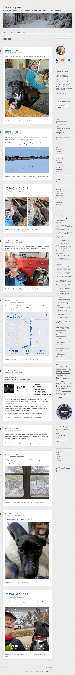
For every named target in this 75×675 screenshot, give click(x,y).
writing (61, 397)
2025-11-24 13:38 (11, 514)
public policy (63, 388)
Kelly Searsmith (59, 155)
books (60, 369)
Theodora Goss (59, 169)
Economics (59, 373)
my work (62, 383)
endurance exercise (66, 373)
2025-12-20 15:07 (11, 300)
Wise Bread (69, 394)
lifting (65, 381)
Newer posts (49, 43)
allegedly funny (60, 367)
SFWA (57, 206)
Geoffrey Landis (59, 193)
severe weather (25, 417)
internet (27, 582)
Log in (57, 454)
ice (35, 443)
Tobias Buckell (59, 171)
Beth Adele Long (59, 151)
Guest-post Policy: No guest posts (63, 128)
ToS (57, 139)
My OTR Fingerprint (60, 132)
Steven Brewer (59, 167)
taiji (64, 393)
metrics (33, 359)
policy (69, 386)
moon (35, 176)
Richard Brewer (59, 164)
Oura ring (66, 383)
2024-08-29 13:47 (61, 435)
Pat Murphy (58, 204)
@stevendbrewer (64, 299)
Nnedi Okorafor (59, 162)
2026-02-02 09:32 (11, 132)
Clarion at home (59, 122)
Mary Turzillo (58, 160)
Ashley (25, 229)
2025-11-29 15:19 (11, 454)
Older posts (5, 43)
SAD (63, 391)
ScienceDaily (62, 251)
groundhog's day (30, 176)
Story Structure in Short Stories (62, 137)
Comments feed (59, 458)
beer (57, 369)
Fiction (4, 32)
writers (57, 397)
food (64, 378)
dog (25, 120)
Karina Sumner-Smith (60, 197)
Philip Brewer (12, 6)
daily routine (64, 369)
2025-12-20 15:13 (11, 240)
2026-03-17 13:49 (11, 51)
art (65, 367)
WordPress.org (59, 460)
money (57, 383)
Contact (24, 32)
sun (37, 229)
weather (39, 417)
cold (18, 417)
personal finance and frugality (64, 88)
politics (57, 388)
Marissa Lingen (59, 156)
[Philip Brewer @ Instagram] (64, 60)
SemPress (47, 671)
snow (34, 502)
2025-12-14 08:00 (11, 370)
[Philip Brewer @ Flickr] (67, 60)
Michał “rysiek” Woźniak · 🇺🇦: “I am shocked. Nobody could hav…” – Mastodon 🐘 (64, 321)
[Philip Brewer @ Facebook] (59, 60)
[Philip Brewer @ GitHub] (57, 60)
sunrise (57, 393)
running (37, 359)
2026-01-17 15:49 (16, 188)
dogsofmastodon (65, 371)
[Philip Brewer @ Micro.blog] (62, 60)
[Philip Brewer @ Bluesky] (69, 60)
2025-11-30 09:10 (11, 429)
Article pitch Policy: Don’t (61, 121)
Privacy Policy (59, 135)
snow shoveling (33, 417)
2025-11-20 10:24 (16, 594)
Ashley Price (58, 149)
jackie (27, 120)
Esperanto (58, 375)
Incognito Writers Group (61, 130)
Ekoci (57, 181)
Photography (16, 120)
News (11, 120)
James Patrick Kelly (60, 195)
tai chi (60, 393)
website (57, 395)
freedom (67, 378)
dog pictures (29, 289)
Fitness (11, 359)
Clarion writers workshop (61, 124)
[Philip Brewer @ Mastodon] (57, 62)
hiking (66, 380)
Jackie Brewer (59, 153)
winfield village (63, 395)
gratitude (58, 380)
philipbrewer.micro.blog (61, 220)
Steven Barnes (59, 166)
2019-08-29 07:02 (61, 440)
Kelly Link (58, 199)
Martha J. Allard (59, 158)
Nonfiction (10, 32)
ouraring (70, 383)
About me (17, 32)
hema (64, 380)
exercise (25, 359)
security (66, 391)
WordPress (37, 671)
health (61, 380)
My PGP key (58, 134)
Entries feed (58, 456)
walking (46, 176)
